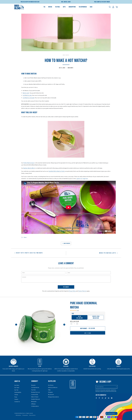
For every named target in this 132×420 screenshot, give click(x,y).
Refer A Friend (34, 397)
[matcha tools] (66, 139)
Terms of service (32, 415)
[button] (109, 6)
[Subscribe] (116, 386)
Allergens (50, 392)
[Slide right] (64, 325)
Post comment (66, 287)
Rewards (33, 385)
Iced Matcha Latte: (27, 95)
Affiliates (33, 404)
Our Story (16, 385)
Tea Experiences (35, 387)
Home (64, 55)
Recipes (67, 55)
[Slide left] (16, 325)
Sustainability (17, 392)
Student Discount (35, 399)
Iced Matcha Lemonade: (29, 98)
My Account (51, 394)
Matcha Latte (26, 93)
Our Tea (16, 390)
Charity (16, 394)
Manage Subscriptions (53, 397)
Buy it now (88, 333)
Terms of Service (82, 291)
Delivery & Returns (52, 387)
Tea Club (33, 390)
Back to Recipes (67, 243)
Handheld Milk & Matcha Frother (57, 171)
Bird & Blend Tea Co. (21, 413)
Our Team (16, 387)
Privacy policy (25, 415)
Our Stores (50, 385)
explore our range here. (82, 178)
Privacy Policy (72, 291)
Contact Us (17, 401)
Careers (16, 399)
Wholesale (33, 401)
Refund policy (18, 415)
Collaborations (35, 406)
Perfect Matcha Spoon (28, 163)
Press (15, 397)
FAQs (49, 390)
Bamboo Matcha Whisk (29, 168)
